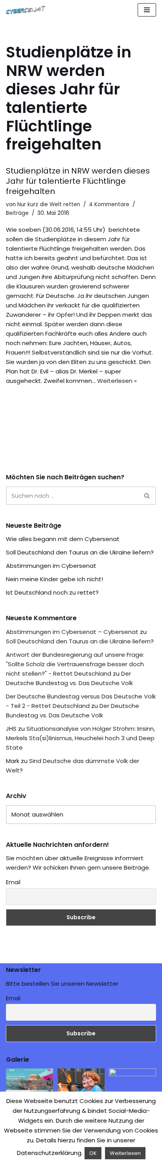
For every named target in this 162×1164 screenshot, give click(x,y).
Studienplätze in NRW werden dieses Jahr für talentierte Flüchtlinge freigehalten (78, 181)
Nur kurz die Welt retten (48, 204)
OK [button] (93, 1153)
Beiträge (17, 213)
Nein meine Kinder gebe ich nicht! (54, 579)
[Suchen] (147, 495)
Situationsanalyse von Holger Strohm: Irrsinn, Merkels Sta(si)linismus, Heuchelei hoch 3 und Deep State (80, 738)
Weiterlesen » (117, 381)
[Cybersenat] (27, 10)
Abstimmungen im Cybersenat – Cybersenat (72, 632)
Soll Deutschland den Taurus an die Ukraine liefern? (80, 552)
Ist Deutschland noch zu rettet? (52, 592)
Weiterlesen (125, 1153)
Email (13, 882)
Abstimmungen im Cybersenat (51, 566)
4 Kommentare (109, 204)
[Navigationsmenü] (147, 10)
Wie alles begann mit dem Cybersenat (63, 539)
